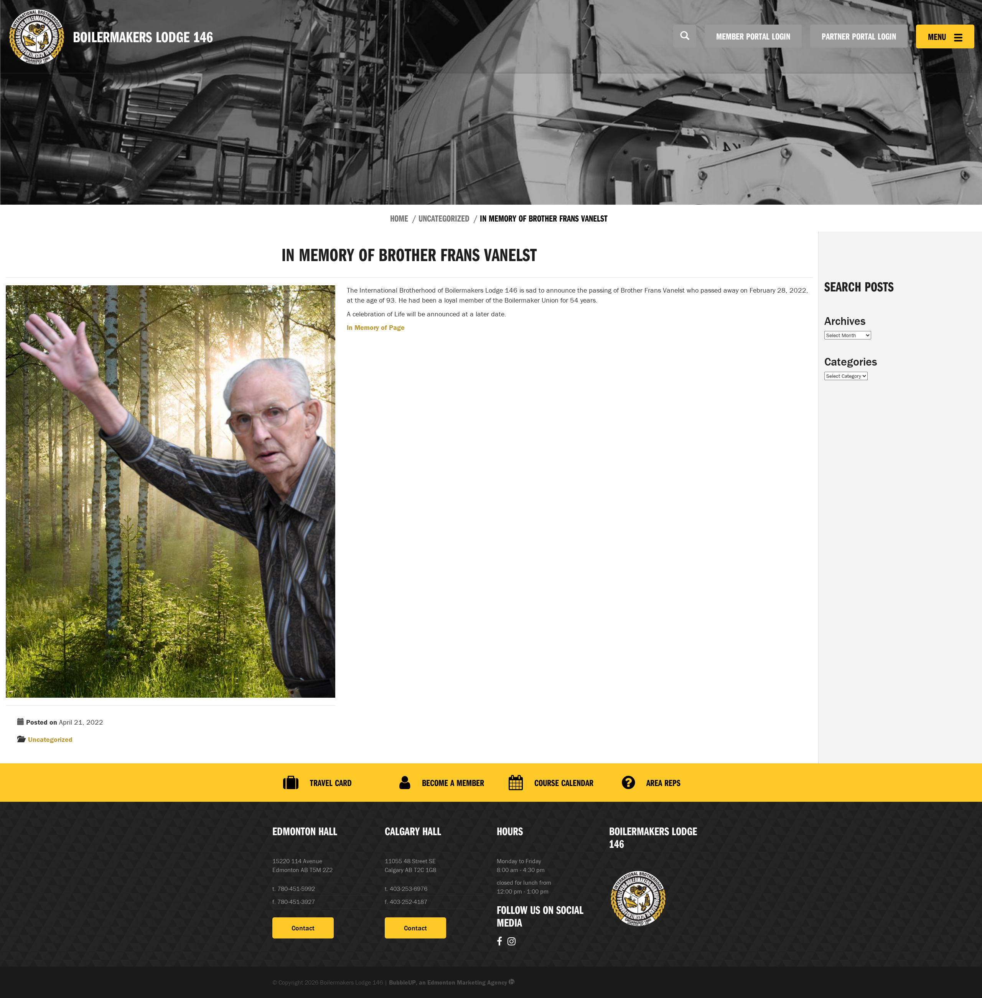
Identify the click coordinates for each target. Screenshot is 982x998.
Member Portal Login (753, 36)
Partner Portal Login (859, 36)
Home (399, 218)
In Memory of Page (376, 327)
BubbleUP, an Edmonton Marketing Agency (449, 982)
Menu (938, 36)
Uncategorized (444, 218)
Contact (303, 928)
